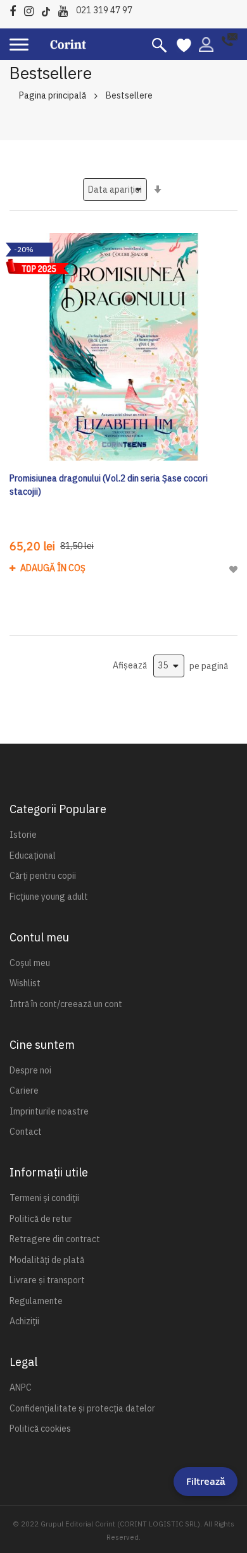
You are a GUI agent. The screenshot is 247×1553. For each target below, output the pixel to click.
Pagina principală (52, 95)
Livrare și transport (47, 1280)
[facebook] (16, 9)
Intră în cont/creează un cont (66, 1004)
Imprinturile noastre (49, 1111)
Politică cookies (40, 1428)
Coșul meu (30, 963)
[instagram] (32, 9)
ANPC (21, 1387)
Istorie (23, 834)
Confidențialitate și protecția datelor (82, 1408)
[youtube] (66, 9)
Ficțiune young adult (49, 896)
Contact (26, 1131)
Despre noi (30, 1070)
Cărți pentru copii (43, 875)
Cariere (24, 1090)
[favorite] (184, 44)
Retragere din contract (55, 1239)
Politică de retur (41, 1218)
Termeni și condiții (44, 1198)
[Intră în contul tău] (206, 43)
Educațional (33, 855)
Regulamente (36, 1301)
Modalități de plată (47, 1260)
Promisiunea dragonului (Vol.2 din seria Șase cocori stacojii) (109, 485)
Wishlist (25, 983)
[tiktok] (49, 9)
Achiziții (24, 1321)
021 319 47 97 (104, 10)
